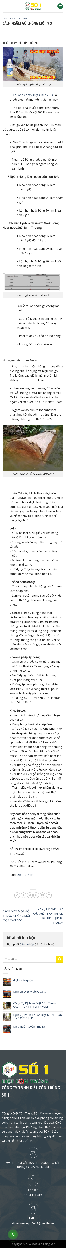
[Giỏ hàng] (60, 6)
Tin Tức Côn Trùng (18, 18)
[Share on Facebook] (23, 895)
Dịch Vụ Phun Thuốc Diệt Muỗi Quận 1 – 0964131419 (37, 1016)
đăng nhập (27, 944)
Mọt (5, 18)
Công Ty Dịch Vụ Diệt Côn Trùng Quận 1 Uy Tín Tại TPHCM (34, 1005)
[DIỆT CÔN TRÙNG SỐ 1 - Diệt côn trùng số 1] (33, 6)
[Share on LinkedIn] (49, 895)
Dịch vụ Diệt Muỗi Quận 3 (30, 991)
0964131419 (25, 875)
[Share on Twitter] (30, 895)
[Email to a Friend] (36, 895)
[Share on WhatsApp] (17, 895)
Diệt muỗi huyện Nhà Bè (29, 1026)
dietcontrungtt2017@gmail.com (33, 1223)
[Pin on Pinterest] (42, 895)
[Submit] (59, 959)
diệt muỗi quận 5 (24, 980)
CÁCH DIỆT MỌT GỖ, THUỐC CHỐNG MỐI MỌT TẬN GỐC (16, 915)
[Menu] (5, 6)
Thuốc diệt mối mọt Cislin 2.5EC (33, 95)
